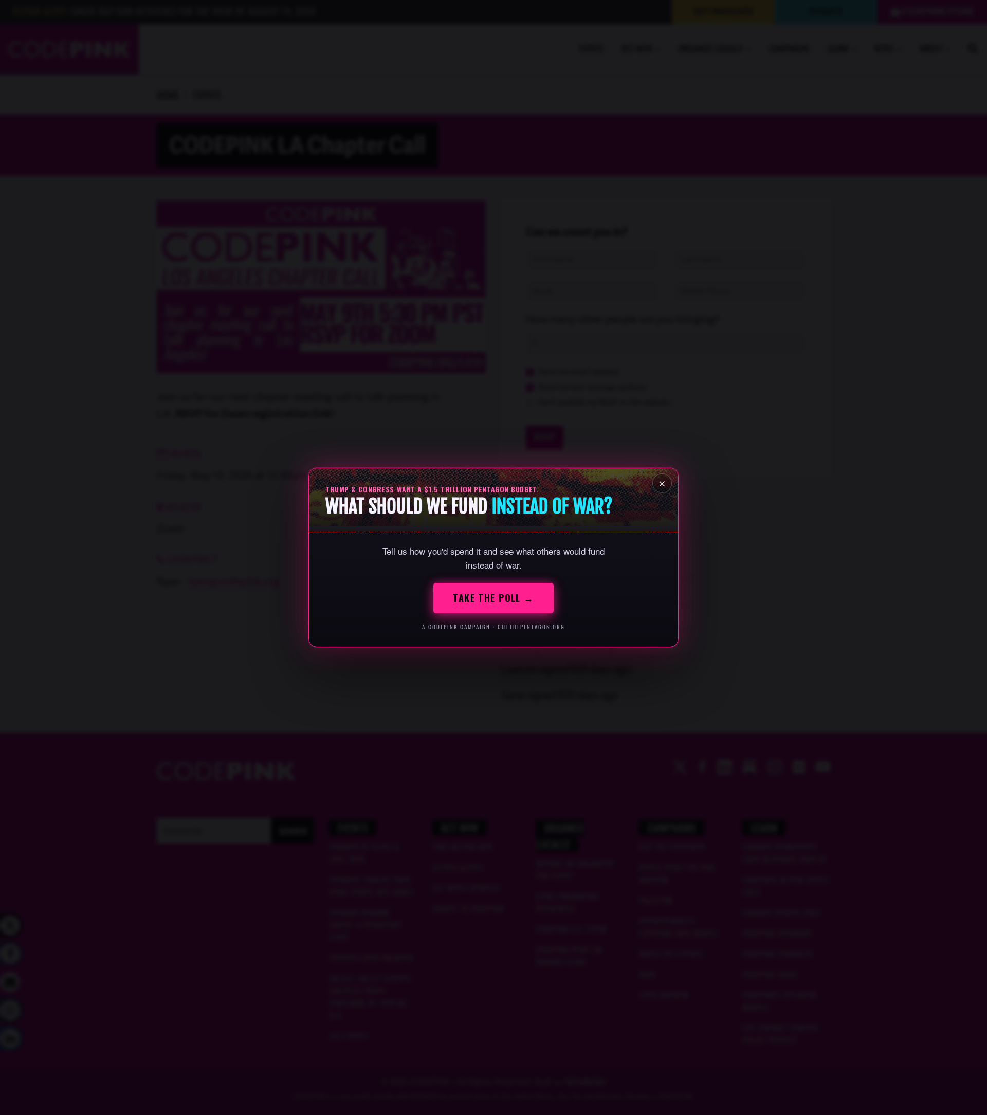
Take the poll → (493, 598)
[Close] (662, 483)
